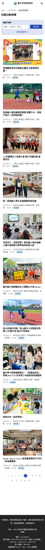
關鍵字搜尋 (7, 22)
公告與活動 (11, 10)
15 (29, 480)
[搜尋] (36, 27)
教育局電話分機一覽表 (18, 520)
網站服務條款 (19, 523)
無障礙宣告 (30, 523)
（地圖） (22, 532)
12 (16, 480)
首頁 (3, 10)
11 (12, 480)
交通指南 (4, 520)
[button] (3, 3)
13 (20, 480)
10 (40, 475)
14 (25, 480)
